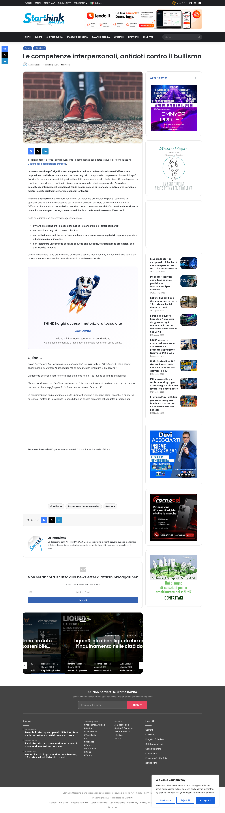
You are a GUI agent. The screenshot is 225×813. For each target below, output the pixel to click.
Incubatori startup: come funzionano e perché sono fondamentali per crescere (161, 283)
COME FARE (148, 37)
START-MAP (49, 3)
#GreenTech (90, 748)
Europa (117, 738)
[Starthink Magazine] (44, 19)
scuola (111, 506)
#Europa (88, 745)
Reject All (185, 800)
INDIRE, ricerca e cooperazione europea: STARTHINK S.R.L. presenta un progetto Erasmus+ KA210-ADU (163, 347)
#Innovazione (90, 731)
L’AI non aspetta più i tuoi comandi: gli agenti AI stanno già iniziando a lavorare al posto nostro (164, 384)
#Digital (87, 752)
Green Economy (82, 629)
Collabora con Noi (154, 744)
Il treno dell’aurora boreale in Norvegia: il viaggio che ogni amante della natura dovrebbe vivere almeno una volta (163, 323)
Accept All (205, 800)
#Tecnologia (90, 735)
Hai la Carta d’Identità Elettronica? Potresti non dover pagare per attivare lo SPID (162, 366)
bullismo (57, 506)
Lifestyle (118, 735)
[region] (185, 791)
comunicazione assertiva (84, 506)
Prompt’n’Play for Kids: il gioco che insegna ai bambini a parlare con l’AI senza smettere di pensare (163, 403)
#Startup (88, 728)
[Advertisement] (83, 426)
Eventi (28, 3)
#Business (89, 742)
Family (28, 48)
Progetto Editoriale (154, 739)
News (28, 37)
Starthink (129, 797)
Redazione (79, 3)
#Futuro (88, 755)
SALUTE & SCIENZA (101, 37)
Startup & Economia (123, 728)
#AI (85, 738)
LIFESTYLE (119, 37)
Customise (165, 800)
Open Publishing (153, 749)
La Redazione (34, 65)
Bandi (38, 3)
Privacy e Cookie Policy (157, 758)
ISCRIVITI (137, 705)
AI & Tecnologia (55, 37)
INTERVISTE (133, 37)
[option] (83, 643)
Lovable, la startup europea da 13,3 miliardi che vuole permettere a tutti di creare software (163, 263)
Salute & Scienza (122, 731)
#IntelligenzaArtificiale (94, 725)
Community (64, 3)
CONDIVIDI (83, 331)
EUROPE (38, 37)
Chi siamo (150, 734)
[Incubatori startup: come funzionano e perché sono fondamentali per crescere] (188, 281)
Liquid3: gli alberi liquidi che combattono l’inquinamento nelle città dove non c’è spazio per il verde (83, 646)
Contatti (149, 730)
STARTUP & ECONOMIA (77, 37)
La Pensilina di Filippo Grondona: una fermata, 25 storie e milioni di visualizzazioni (164, 302)
